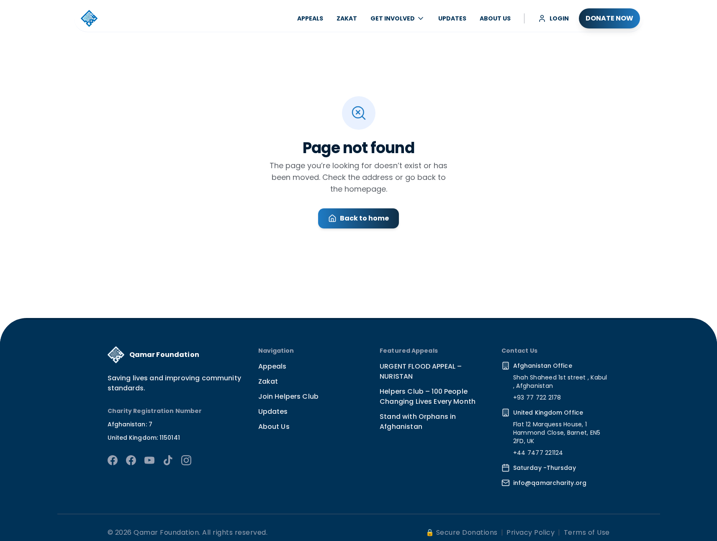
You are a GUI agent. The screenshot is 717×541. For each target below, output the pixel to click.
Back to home (364, 218)
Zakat (268, 381)
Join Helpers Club (288, 396)
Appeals (272, 366)
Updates (273, 411)
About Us (274, 426)
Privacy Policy (530, 532)
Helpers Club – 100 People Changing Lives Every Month (427, 396)
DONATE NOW (609, 18)
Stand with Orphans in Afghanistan (418, 421)
